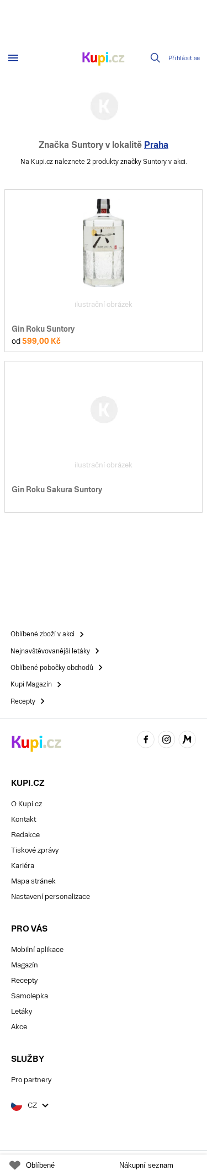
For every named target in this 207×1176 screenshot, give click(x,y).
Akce (19, 1027)
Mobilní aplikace (37, 949)
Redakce (25, 835)
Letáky (21, 1011)
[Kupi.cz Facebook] (146, 741)
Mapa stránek (33, 881)
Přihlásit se (184, 58)
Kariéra (22, 865)
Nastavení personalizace (50, 896)
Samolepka (29, 996)
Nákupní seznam (146, 1165)
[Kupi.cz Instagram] (167, 741)
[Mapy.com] (187, 741)
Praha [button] (156, 145)
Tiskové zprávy (35, 850)
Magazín (24, 965)
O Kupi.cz (26, 804)
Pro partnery (31, 1080)
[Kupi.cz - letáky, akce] (104, 59)
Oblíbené (40, 1165)
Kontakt (23, 819)
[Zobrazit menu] (13, 58)
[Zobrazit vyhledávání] (155, 58)
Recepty (24, 980)
